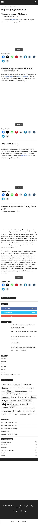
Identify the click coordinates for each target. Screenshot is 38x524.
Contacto (18, 521)
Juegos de (13, 400)
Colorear (5, 388)
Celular (17, 384)
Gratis (26, 394)
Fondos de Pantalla (7, 394)
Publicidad (24, 521)
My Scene (14, 19)
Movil (30, 404)
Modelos (22, 404)
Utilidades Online (5, 445)
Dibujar (3, 391)
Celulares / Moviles (6, 442)
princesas (24, 155)
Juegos (5, 400)
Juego (33, 397)
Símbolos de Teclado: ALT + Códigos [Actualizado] (24, 331)
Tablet (10, 414)
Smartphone (18, 411)
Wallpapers (23, 414)
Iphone (27, 397)
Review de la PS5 (15, 343)
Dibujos (10, 391)
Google (21, 394)
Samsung (33, 407)
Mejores (6, 404)
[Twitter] (21, 511)
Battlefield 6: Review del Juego (9, 425)
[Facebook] (13, 511)
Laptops (25, 400)
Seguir (34, 312)
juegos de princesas (22, 76)
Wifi (29, 414)
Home (12, 521)
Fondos (30, 391)
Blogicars (3, 361)
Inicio (2, 6)
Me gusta (33, 308)
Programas (26, 408)
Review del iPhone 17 (6, 431)
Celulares (27, 384)
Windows (34, 414)
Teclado (16, 414)
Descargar (30, 388)
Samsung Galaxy (6, 411)
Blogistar (3, 369)
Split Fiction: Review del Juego (9, 422)
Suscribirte (32, 316)
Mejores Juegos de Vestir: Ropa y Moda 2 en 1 (18, 207)
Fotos (15, 394)
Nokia (12, 408)
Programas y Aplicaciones (7, 450)
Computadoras (22, 388)
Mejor (30, 400)
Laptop (19, 400)
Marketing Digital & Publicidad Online (10, 374)
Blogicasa (3, 364)
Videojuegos (4, 447)
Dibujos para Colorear (21, 391)
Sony (32, 411)
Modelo (15, 404)
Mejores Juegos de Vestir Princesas (17, 68)
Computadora (13, 388)
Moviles (5, 408)
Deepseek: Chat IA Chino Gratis (9, 434)
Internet (20, 397)
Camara (4, 384)
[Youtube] (25, 511)
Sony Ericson (4, 414)
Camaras (9, 384)
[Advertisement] (19, 480)
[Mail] (17, 511)
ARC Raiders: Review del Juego (9, 428)
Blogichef (3, 366)
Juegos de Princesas (10, 143)
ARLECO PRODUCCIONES (9, 16)
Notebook (19, 407)
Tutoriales (3, 453)
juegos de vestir (8, 76)
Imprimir (13, 397)
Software (27, 411)
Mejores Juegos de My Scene (14, 14)
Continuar (19, 49)
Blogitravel (3, 372)
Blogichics (3, 358)
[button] (35, 2)
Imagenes (5, 397)
